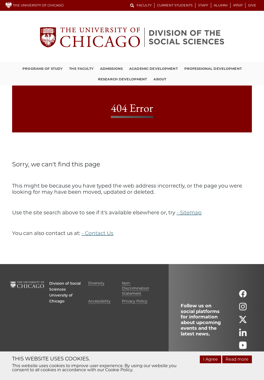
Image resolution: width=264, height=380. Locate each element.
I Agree (210, 359)
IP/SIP (238, 5)
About (159, 79)
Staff (203, 5)
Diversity (96, 283)
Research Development (122, 79)
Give (252, 5)
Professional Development (213, 68)
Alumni (221, 5)
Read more (237, 359)
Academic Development (153, 68)
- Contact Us (97, 233)
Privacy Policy (134, 301)
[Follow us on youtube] (243, 347)
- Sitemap (189, 212)
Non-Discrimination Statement (135, 288)
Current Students (175, 5)
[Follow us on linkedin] (243, 334)
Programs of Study (42, 68)
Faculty (144, 5)
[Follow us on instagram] (243, 308)
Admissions (111, 68)
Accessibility (99, 301)
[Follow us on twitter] (243, 321)
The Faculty (81, 68)
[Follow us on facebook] (243, 295)
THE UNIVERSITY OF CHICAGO (38, 5)
